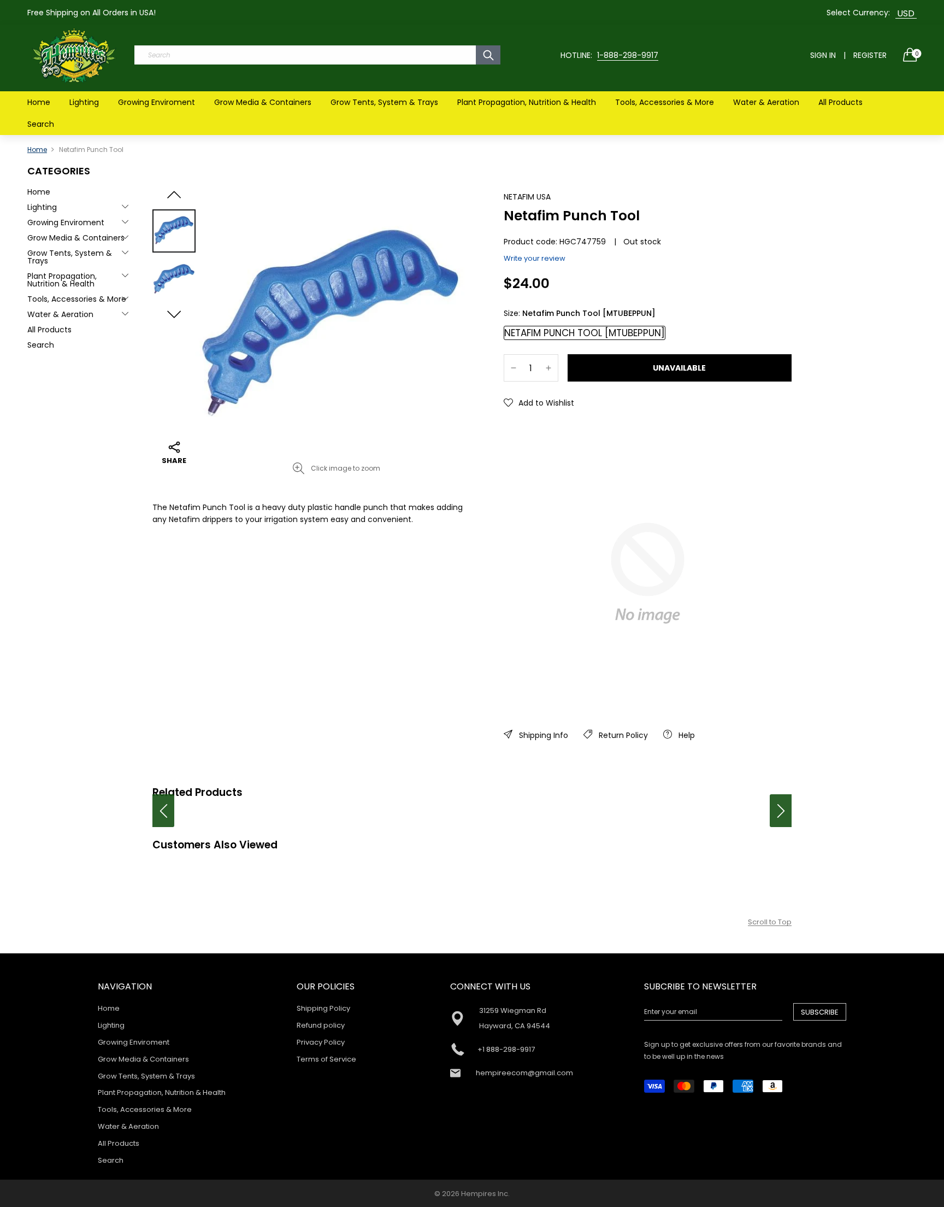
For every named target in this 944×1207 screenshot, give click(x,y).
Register (870, 55)
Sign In (823, 55)
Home (38, 102)
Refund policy (321, 1025)
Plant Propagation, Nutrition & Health (526, 102)
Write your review (534, 258)
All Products (840, 102)
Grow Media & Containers (262, 102)
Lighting (84, 102)
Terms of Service (326, 1059)
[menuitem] (38, 102)
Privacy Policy (321, 1042)
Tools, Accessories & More (664, 102)
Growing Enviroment (156, 102)
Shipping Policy (323, 1008)
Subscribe (820, 1012)
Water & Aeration (766, 102)
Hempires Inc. (485, 1193)
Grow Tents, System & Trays (384, 102)
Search (40, 124)
